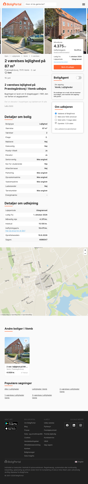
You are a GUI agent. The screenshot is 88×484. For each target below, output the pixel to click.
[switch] (79, 77)
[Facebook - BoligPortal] (67, 425)
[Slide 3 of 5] (17, 361)
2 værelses (35, 56)
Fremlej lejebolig (50, 434)
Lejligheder (16, 56)
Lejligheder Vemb (39, 389)
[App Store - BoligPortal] (11, 428)
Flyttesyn (47, 426)
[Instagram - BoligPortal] (80, 425)
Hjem (6, 56)
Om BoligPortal (29, 423)
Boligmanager (29, 452)
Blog (26, 426)
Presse (26, 430)
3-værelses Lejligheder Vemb (42, 396)
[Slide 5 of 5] (20, 361)
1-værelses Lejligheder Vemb (14, 396)
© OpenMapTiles (15, 315)
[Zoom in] (85, 250)
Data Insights (29, 456)
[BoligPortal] (12, 4)
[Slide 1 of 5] (14, 361)
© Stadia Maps (5, 315)
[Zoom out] (85, 253)
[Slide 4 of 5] (18, 361)
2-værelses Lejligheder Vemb (69, 390)
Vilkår (46, 441)
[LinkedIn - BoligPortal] (74, 425)
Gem (10, 73)
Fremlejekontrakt (50, 430)
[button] (9, 106)
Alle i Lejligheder (12, 389)
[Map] (44, 281)
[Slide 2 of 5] (15, 361)
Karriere (27, 448)
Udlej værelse (49, 423)
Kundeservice (49, 437)
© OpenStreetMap (26, 315)
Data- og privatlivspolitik (33, 434)
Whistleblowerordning (32, 445)
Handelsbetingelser (31, 441)
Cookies (27, 437)
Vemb (25, 56)
